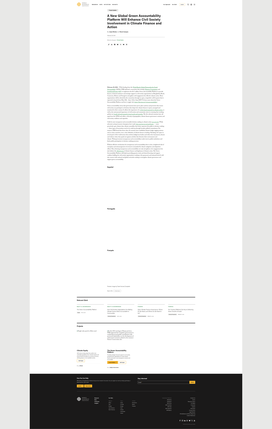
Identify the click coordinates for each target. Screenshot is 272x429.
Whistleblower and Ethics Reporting (187, 413)
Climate (81, 365)
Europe (110, 406)
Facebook (180, 420)
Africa (110, 402)
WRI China (169, 403)
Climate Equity (120, 40)
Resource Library (191, 401)
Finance (140, 306)
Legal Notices (192, 412)
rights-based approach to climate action (151, 110)
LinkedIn (185, 420)
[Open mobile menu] (194, 4)
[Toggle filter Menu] (191, 4)
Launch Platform (113, 363)
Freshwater (122, 411)
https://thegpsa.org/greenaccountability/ (145, 102)
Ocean (121, 413)
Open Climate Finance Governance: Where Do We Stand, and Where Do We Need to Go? (150, 311)
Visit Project (80, 360)
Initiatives (107, 4)
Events (193, 399)
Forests (122, 409)
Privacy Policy (192, 410)
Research (95, 4)
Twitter (192, 420)
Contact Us (192, 398)
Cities (121, 402)
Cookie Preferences (191, 415)
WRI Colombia (168, 405)
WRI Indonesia (168, 408)
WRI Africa (169, 399)
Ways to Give (88, 386)
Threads (187, 420)
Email (139, 382)
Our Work (174, 4)
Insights (115, 4)
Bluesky (189, 420)
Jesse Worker (113, 32)
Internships (192, 408)
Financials (193, 405)
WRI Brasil (169, 401)
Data (100, 4)
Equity (133, 404)
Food (121, 408)
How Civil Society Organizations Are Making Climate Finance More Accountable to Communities (119, 311)
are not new (155, 122)
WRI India (169, 406)
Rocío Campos (124, 32)
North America (112, 409)
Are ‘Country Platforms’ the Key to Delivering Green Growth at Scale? (180, 310)
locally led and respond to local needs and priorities (128, 114)
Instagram (182, 420)
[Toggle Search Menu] (188, 4)
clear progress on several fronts (145, 124)
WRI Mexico (168, 410)
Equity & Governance (84, 306)
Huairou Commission (151, 89)
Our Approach (166, 4)
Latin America (112, 408)
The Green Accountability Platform (87, 309)
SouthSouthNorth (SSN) (114, 91)
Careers (193, 406)
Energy (121, 406)
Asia (109, 404)
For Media (193, 403)
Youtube (194, 420)
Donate (182, 4)
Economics (134, 402)
